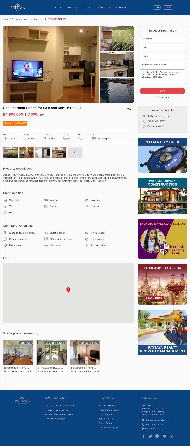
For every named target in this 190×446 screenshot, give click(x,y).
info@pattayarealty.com (158, 116)
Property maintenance (109, 410)
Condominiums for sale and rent (60, 405)
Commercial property (55, 418)
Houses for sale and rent (56, 410)
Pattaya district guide (108, 427)
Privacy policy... (163, 97)
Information (103, 7)
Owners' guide (106, 423)
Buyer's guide (105, 414)
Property (73, 7)
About (87, 7)
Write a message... (156, 126)
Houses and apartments (35, 19)
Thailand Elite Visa (107, 405)
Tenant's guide (106, 418)
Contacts (121, 7)
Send (162, 91)
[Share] (129, 109)
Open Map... (150, 428)
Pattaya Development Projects (59, 414)
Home (58, 7)
